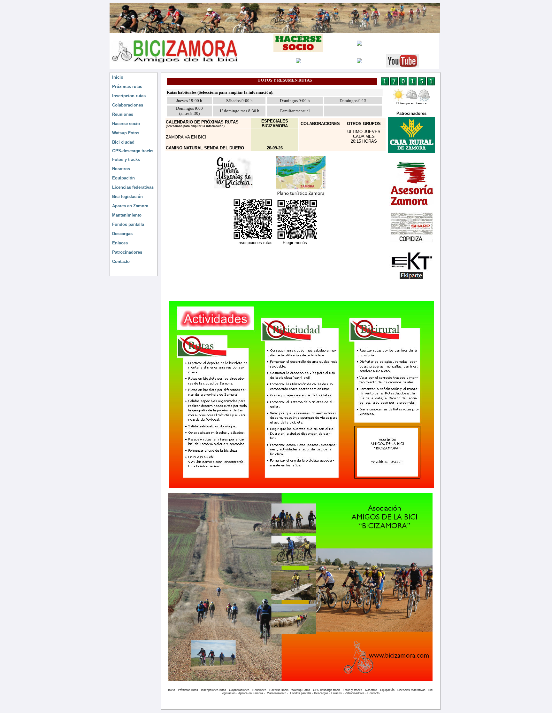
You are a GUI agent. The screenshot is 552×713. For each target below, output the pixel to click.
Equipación (387, 690)
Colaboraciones (239, 690)
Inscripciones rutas (213, 690)
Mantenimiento (276, 693)
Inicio (117, 77)
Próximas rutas (188, 690)
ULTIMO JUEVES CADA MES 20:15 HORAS (363, 136)
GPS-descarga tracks (132, 150)
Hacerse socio (278, 690)
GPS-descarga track (326, 690)
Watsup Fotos (300, 690)
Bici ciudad (123, 142)
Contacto (373, 693)
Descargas (321, 693)
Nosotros (371, 690)
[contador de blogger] (408, 84)
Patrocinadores (354, 693)
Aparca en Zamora (250, 693)
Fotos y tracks (352, 690)
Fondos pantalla (300, 693)
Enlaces (336, 693)
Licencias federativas (411, 690)
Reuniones (259, 690)
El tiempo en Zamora (411, 103)
